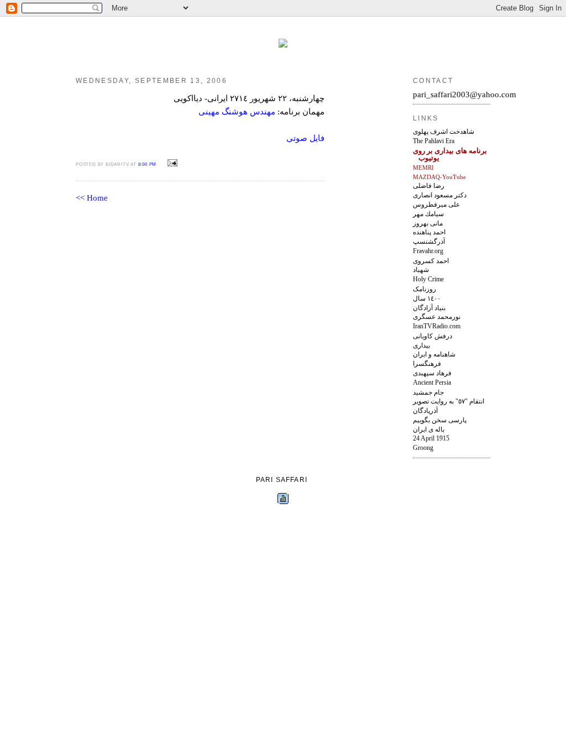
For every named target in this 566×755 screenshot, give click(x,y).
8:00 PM (147, 164)
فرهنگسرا (427, 364)
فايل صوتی (305, 138)
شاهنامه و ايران (434, 354)
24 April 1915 (431, 438)
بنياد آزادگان (429, 308)
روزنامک (424, 289)
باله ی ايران (428, 429)
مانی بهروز (428, 223)
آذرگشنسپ (429, 241)
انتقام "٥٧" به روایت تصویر (448, 401)
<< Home (92, 197)
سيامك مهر (428, 214)
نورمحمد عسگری (436, 317)
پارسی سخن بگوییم (440, 420)
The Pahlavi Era (433, 141)
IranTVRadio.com (436, 326)
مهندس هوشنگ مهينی (236, 111)
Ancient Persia (432, 382)
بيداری (421, 345)
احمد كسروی (431, 261)
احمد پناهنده (429, 232)
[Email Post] (170, 163)
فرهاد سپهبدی (432, 373)
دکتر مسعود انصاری (440, 195)
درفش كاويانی (432, 336)
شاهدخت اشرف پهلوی (443, 131)
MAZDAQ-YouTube (439, 177)
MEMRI (423, 167)
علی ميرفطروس (436, 204)
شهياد (421, 270)
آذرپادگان (425, 411)
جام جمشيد (428, 392)
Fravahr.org (428, 251)
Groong (423, 448)
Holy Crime (428, 279)
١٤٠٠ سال (427, 298)
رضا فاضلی (428, 186)
